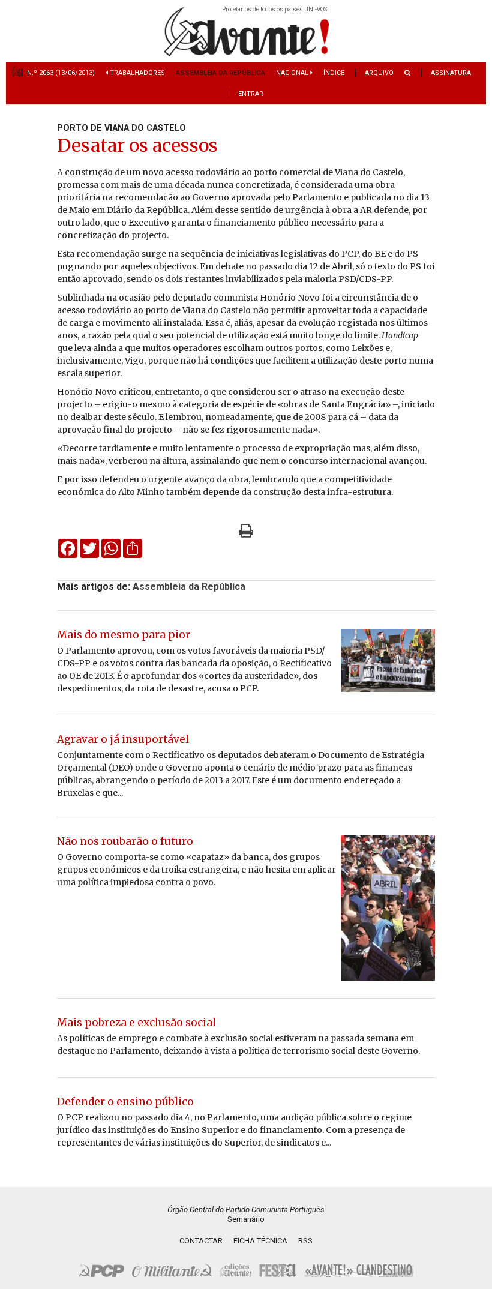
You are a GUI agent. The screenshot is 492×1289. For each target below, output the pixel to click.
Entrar (250, 94)
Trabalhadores (136, 73)
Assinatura (451, 73)
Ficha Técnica (260, 1240)
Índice (333, 73)
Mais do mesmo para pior (123, 634)
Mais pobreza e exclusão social (136, 1022)
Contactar (201, 1240)
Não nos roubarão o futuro (125, 841)
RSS (305, 1240)
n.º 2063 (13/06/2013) (61, 73)
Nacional (293, 73)
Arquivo (379, 73)
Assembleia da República (220, 73)
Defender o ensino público (125, 1101)
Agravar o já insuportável (123, 739)
